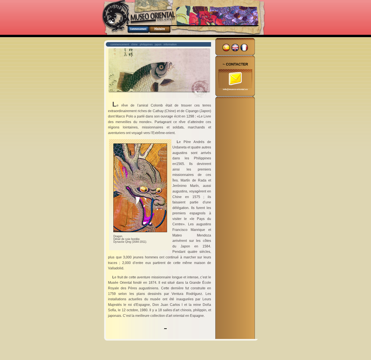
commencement (119, 44)
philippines (146, 44)
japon (158, 44)
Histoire (159, 33)
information (170, 44)
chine (134, 44)
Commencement (138, 33)
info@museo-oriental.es (235, 89)
